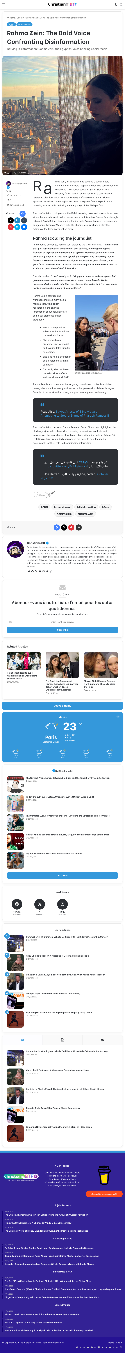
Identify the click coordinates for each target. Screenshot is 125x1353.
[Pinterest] (11, 227)
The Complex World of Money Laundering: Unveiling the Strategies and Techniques (68, 815)
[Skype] (17, 227)
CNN (45, 507)
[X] (11, 220)
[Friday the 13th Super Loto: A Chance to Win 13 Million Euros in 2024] (15, 803)
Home (12, 17)
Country (20, 17)
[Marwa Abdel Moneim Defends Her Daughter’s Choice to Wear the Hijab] (101, 665)
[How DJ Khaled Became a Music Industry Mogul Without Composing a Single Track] (15, 841)
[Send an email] (10, 191)
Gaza (106, 507)
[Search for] (121, 5)
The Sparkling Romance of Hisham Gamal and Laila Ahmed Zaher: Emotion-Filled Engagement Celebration (62, 685)
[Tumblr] (24, 220)
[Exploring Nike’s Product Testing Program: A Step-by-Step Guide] (15, 1019)
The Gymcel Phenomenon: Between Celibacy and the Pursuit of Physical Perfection (67, 777)
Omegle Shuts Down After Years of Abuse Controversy (53, 993)
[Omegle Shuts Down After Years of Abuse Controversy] (15, 1000)
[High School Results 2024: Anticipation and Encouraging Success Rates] (24, 661)
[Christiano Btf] (62, 4)
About (119, 1342)
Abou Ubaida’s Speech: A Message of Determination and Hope (57, 955)
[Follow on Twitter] (7, 191)
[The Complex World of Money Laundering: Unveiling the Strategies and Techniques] (15, 822)
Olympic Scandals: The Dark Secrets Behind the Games (54, 853)
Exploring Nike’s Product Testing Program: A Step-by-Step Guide (59, 1012)
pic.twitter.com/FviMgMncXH (68, 466)
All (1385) (62, 875)
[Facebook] (23, 214)
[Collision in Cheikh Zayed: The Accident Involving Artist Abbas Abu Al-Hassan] (15, 981)
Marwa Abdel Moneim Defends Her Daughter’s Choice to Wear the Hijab (99, 683)
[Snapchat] (47, 571)
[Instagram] (43, 571)
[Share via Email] (79, 527)
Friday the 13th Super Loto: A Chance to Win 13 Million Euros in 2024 (60, 796)
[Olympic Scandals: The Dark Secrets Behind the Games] (15, 860)
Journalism (65, 513)
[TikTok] (51, 571)
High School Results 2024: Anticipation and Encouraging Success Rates (22, 675)
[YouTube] (40, 571)
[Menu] (3, 5)
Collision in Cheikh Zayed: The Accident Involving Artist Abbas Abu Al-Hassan (65, 974)
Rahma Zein (86, 513)
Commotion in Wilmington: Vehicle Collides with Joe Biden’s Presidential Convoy (67, 936)
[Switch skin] (115, 5)
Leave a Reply (62, 705)
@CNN (83, 462)
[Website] (29, 571)
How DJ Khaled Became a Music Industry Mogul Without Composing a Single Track (67, 834)
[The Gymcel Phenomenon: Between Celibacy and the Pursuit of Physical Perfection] (15, 784)
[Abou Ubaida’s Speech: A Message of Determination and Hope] (15, 962)
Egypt (29, 17)
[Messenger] (24, 227)
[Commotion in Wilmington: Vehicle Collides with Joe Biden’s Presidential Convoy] (15, 943)
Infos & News (24, 24)
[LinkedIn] (17, 220)
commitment (63, 507)
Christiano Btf (38, 543)
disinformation (87, 507)
